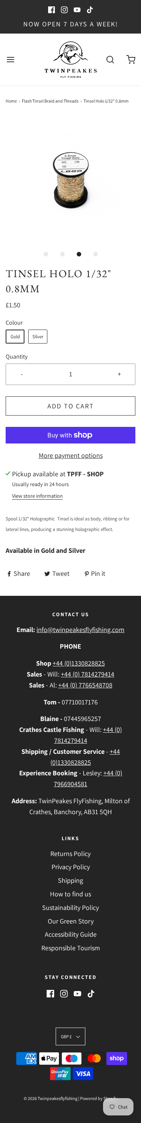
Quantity (16, 356)
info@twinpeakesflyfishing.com (80, 629)
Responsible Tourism (70, 948)
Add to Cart (70, 406)
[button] (70, 181)
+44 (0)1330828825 (79, 663)
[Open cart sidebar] (130, 59)
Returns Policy (70, 853)
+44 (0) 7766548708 (85, 685)
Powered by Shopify (98, 1098)
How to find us (70, 894)
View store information (37, 495)
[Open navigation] (10, 59)
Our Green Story (71, 921)
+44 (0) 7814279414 (87, 674)
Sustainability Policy (70, 907)
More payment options (71, 455)
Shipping (70, 880)
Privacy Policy (71, 866)
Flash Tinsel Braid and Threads (50, 101)
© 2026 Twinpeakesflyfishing (50, 1098)
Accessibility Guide (71, 934)
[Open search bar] (110, 59)
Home (11, 101)
